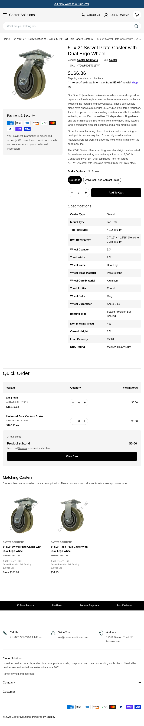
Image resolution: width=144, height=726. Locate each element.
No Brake (74, 179)
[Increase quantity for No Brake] (85, 402)
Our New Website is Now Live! (71, 3)
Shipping (72, 78)
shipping (22, 448)
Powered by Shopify (43, 716)
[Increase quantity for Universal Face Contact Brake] (85, 421)
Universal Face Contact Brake (102, 179)
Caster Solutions (22, 15)
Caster (113, 59)
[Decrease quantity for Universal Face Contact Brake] (73, 421)
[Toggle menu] (5, 15)
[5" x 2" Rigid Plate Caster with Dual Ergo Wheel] (72, 515)
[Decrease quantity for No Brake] (73, 402)
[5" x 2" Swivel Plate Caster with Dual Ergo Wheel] (24, 515)
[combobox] (72, 26)
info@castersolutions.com (73, 637)
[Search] (136, 26)
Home (6, 38)
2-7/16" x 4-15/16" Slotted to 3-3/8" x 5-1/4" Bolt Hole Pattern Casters (53, 38)
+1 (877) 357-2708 (20, 637)
